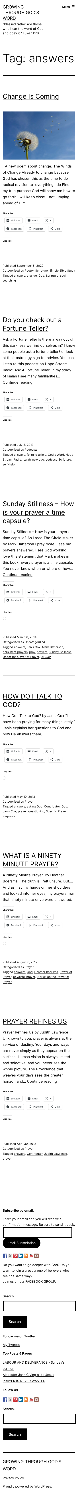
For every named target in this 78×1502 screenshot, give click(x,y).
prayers (42, 652)
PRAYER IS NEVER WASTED (24, 1381)
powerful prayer (24, 977)
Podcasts (31, 449)
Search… (10, 1296)
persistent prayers (15, 652)
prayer (22, 811)
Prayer (29, 801)
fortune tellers (36, 454)
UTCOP (46, 657)
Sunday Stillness (60, 652)
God (41, 275)
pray (32, 652)
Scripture (41, 270)
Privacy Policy (13, 1478)
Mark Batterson (52, 647)
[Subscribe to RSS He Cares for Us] (26, 1256)
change (32, 275)
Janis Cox (33, 647)
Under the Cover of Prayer (21, 657)
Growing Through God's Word (21, 12)
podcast (51, 459)
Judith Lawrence (55, 1153)
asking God (34, 806)
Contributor (52, 806)
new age (38, 459)
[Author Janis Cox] (5, 1256)
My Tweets (11, 1345)
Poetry (29, 270)
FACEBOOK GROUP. (41, 1281)
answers (19, 275)
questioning (36, 811)
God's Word (56, 454)
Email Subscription (21, 1243)
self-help (9, 464)
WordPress (42, 1486)
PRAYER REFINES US (35, 1021)
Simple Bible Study (62, 270)
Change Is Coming (31, 96)
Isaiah (27, 459)
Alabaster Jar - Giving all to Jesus (28, 1375)
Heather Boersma (46, 972)
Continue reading (17, 382)
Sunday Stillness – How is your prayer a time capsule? (38, 512)
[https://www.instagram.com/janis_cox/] (36, 1256)
